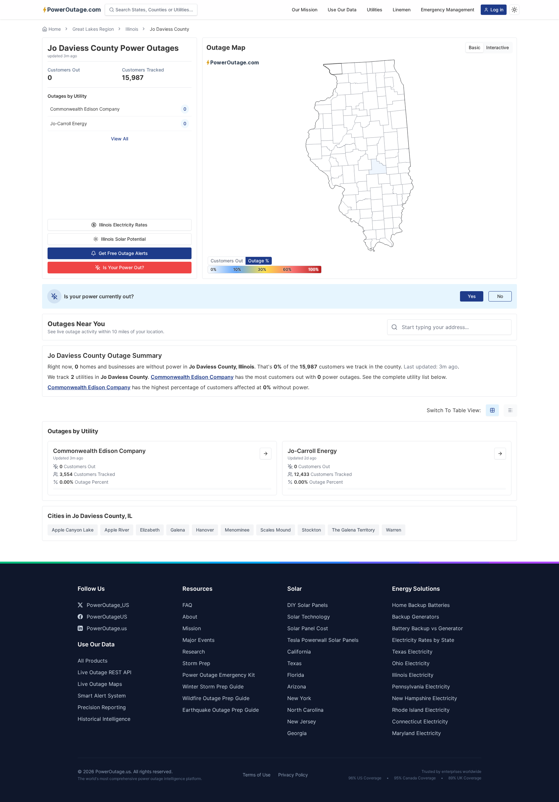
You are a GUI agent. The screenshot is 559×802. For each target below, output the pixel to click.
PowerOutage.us (107, 628)
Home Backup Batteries (421, 605)
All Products (92, 660)
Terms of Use (256, 774)
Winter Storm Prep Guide (213, 686)
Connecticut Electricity (420, 721)
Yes (472, 296)
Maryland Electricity (416, 733)
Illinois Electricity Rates (123, 224)
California (299, 651)
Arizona (296, 686)
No (500, 296)
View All (119, 138)
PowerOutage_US (108, 605)
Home (55, 29)
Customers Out (227, 260)
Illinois (132, 29)
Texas (294, 663)
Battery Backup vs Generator (427, 628)
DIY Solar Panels (307, 605)
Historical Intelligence (104, 719)
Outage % (258, 260)
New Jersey (301, 721)
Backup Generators (415, 616)
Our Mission (304, 9)
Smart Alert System (102, 695)
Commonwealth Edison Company (192, 377)
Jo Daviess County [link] (169, 29)
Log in (496, 9)
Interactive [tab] (497, 47)
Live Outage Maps (100, 684)
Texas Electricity (412, 651)
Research (193, 651)
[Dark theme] (514, 10)
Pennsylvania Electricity (421, 686)
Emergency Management (447, 9)
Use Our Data (342, 9)
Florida (295, 675)
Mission (191, 628)
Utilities (374, 9)
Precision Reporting (102, 707)
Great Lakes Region (93, 29)
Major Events (198, 640)
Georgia (297, 733)
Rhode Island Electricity (421, 710)
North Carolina (305, 710)
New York (299, 698)
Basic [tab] (474, 47)
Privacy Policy (293, 774)
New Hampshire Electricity (424, 698)
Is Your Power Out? (123, 267)
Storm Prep (196, 663)
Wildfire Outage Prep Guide (215, 698)
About (189, 616)
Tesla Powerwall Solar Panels (322, 640)
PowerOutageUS (107, 616)
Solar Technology (308, 616)
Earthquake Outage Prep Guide (220, 710)
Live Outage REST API (104, 672)
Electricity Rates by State (423, 640)
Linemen (402, 9)
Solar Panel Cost (307, 628)
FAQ (187, 605)
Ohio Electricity (411, 663)
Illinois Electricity (412, 675)
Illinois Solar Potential (123, 239)
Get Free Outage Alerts (123, 253)
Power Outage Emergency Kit (218, 675)
